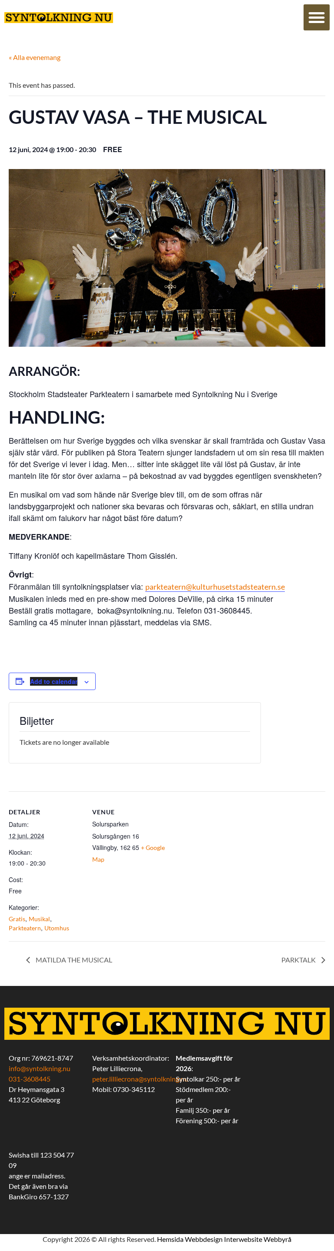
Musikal (39, 918)
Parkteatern (25, 928)
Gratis (17, 918)
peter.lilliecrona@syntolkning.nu (140, 1079)
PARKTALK (299, 960)
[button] (317, 17)
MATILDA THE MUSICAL (73, 960)
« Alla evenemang (34, 57)
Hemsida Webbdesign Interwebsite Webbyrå (224, 1239)
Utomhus (56, 928)
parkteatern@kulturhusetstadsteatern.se (215, 586)
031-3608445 (29, 1079)
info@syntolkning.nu (39, 1068)
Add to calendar (53, 681)
